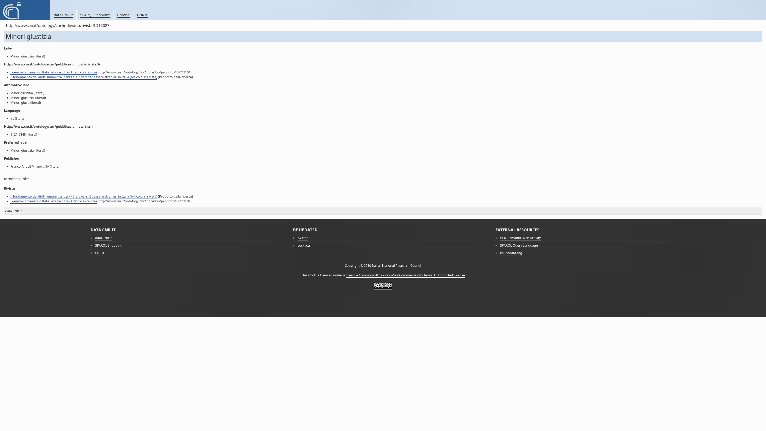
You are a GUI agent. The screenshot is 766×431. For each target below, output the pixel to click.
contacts (304, 245)
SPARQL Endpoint (95, 15)
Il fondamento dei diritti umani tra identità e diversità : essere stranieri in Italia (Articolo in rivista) (83, 77)
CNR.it (142, 15)
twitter (303, 238)
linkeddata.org (511, 253)
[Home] (25, 10)
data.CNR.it (63, 15)
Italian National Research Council (396, 265)
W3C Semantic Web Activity (520, 238)
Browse (123, 15)
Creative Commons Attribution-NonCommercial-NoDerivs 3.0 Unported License (405, 275)
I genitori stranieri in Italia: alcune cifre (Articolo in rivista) (53, 72)
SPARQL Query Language (519, 245)
